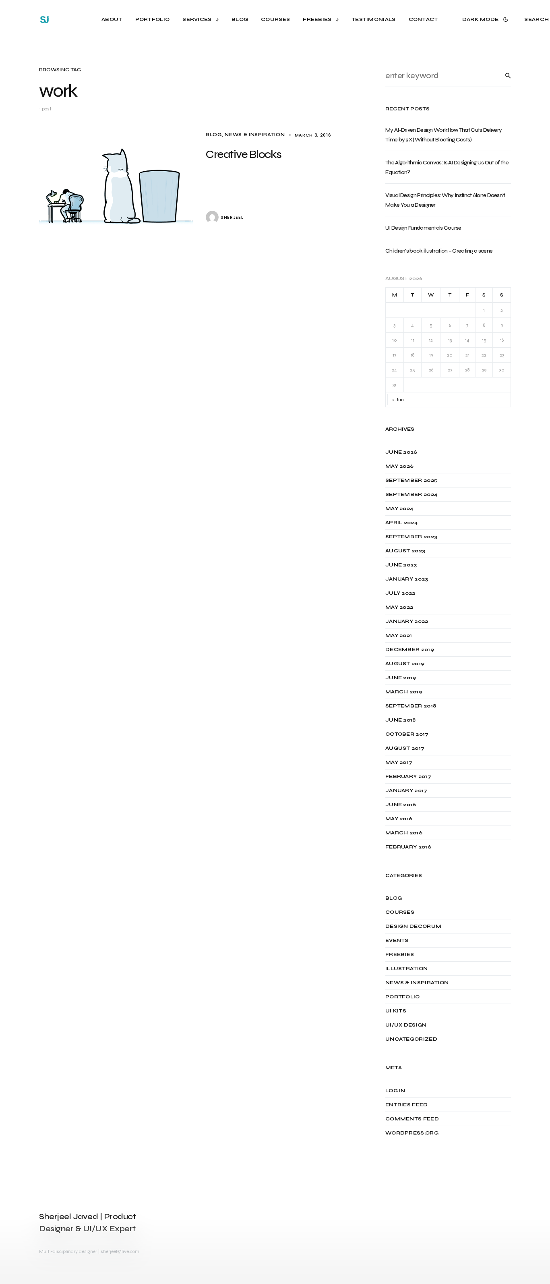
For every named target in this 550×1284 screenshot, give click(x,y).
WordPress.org (411, 1133)
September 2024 (411, 494)
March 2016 (403, 833)
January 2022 (406, 621)
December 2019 (409, 649)
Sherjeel (232, 217)
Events (397, 940)
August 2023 (405, 551)
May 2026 (399, 466)
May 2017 (398, 762)
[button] (487, 19)
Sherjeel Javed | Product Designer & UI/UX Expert (87, 1222)
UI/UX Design (406, 1025)
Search (501, 75)
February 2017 (408, 776)
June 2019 (400, 677)
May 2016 (398, 818)
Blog (214, 134)
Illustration (406, 968)
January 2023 (406, 579)
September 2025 (411, 480)
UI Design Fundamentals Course (423, 227)
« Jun (398, 399)
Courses (399, 912)
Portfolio (402, 997)
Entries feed (406, 1105)
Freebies (399, 954)
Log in (395, 1090)
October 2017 (407, 734)
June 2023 (401, 565)
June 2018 (400, 720)
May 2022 (399, 607)
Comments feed (412, 1119)
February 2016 (408, 847)
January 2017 (406, 790)
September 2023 (411, 536)
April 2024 (401, 522)
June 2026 (401, 452)
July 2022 (400, 593)
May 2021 (398, 635)
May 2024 (399, 508)
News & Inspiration (255, 134)
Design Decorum (413, 926)
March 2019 (403, 692)
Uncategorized (411, 1039)
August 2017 (404, 748)
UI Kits (395, 1011)
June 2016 (400, 804)
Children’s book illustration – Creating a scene (438, 250)
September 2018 (410, 706)
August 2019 (404, 663)
